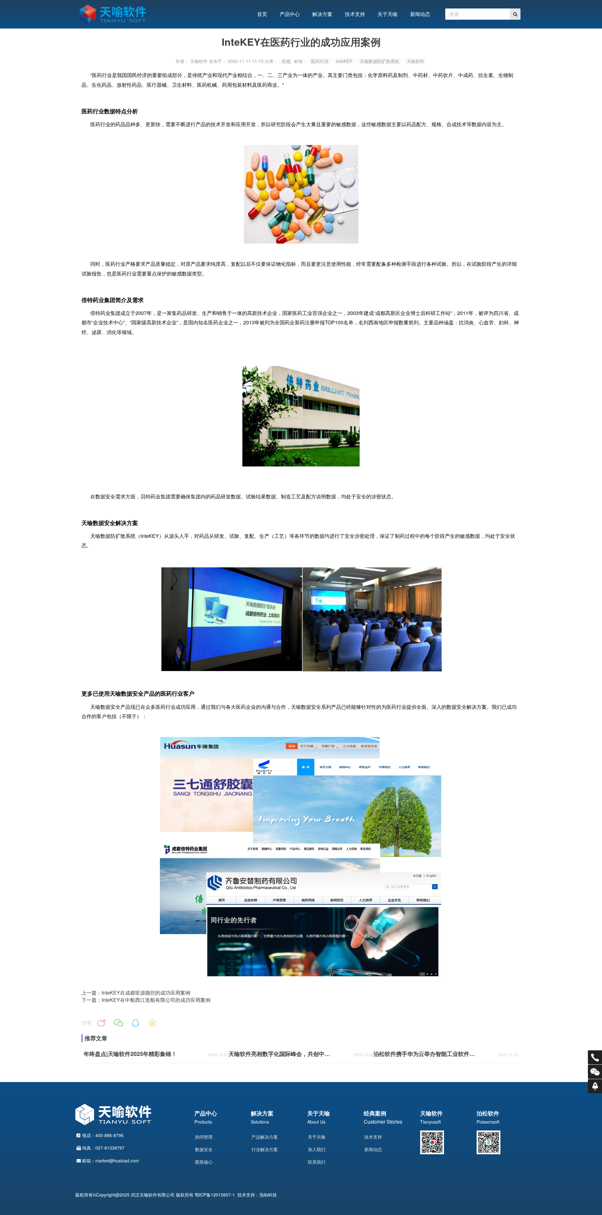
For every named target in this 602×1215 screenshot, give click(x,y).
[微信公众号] (595, 1072)
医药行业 (320, 61)
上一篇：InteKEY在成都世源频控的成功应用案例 (136, 992)
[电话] (595, 1057)
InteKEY (344, 61)
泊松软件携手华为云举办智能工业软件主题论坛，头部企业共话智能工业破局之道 (425, 1054)
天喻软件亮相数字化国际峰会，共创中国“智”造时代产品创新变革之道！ (281, 1054)
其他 (286, 61)
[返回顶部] (595, 1086)
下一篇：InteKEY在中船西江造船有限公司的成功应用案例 (146, 999)
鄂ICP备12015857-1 (215, 1195)
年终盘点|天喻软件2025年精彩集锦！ (130, 1054)
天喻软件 (415, 61)
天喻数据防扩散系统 (379, 61)
